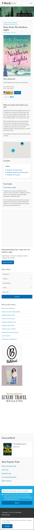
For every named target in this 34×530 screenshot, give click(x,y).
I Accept (7, 526)
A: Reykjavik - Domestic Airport (13, 170)
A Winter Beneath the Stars (8, 315)
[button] (22, 143)
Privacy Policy (6, 515)
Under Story (5, 470)
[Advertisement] (17, 228)
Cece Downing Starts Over (9, 477)
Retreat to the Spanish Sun (8, 308)
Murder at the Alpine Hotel (9, 466)
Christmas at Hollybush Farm (9, 322)
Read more (16, 446)
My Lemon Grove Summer (8, 318)
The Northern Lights (9, 187)
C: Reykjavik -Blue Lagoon (12, 174)
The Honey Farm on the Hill (8, 329)
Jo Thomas (13, 32)
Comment (17, 92)
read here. (8, 522)
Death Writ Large (6, 473)
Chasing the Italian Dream (8, 325)
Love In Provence (6, 335)
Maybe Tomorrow (6, 481)
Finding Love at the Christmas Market (11, 311)
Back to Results (7, 262)
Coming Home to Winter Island (9, 339)
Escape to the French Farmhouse (10, 332)
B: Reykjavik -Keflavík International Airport (16, 172)
